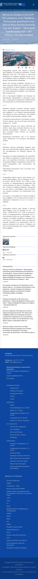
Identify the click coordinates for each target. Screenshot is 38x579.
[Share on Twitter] (18, 68)
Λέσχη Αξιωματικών (13, 529)
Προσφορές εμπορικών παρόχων (17, 548)
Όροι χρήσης (10, 378)
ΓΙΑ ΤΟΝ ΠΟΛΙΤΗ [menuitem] (12, 424)
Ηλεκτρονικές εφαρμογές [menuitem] (18, 426)
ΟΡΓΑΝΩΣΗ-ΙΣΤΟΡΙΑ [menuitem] (13, 385)
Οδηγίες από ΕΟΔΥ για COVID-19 (17, 540)
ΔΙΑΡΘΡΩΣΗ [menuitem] (10, 402)
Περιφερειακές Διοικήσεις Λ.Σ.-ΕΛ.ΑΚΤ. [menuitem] (20, 414)
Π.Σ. (8, 503)
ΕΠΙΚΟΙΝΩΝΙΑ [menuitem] (11, 441)
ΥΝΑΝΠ (9, 483)
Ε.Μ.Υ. (8, 537)
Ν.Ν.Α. (9, 532)
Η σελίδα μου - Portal (13, 486)
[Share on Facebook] (22, 68)
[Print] (33, 68)
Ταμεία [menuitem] (12, 399)
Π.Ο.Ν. (9, 500)
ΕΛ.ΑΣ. (9, 506)
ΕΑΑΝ (8, 519)
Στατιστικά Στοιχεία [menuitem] (16, 432)
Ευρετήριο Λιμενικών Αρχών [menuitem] (18, 461)
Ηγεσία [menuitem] (12, 405)
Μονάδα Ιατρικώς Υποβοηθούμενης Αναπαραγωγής (17, 509)
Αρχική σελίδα (6, 39)
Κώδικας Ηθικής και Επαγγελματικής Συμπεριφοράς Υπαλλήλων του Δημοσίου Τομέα (19, 493)
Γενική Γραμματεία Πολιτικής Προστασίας (16, 544)
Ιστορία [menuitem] (12, 396)
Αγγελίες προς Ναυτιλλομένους (16, 535)
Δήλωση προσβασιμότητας (15, 375)
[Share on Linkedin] (26, 68)
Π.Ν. (8, 521)
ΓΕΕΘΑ (9, 524)
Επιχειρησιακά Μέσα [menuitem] (16, 393)
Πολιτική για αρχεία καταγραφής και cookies (18, 372)
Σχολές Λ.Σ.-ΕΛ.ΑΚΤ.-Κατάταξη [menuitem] (19, 420)
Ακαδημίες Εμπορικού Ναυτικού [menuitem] (20, 455)
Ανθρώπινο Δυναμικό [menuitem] (16, 391)
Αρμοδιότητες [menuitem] (14, 388)
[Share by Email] (30, 68)
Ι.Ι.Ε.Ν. (9, 498)
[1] (6, 241)
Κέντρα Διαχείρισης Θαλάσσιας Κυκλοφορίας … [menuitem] (20, 467)
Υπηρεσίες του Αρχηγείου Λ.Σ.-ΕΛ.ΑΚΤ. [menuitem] (19, 444)
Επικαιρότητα (15, 39)
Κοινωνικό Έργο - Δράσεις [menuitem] (18, 435)
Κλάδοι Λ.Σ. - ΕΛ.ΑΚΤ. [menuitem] (16, 410)
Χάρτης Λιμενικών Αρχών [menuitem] (18, 463)
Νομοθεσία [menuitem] (13, 437)
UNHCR (9, 513)
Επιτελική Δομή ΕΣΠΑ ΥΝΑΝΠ (16, 488)
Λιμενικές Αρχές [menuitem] (15, 453)
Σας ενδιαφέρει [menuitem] (15, 429)
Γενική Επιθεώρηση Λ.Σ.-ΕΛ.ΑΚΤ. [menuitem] (20, 408)
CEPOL (9, 516)
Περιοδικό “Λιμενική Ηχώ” (14, 527)
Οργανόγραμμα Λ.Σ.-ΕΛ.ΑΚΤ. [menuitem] (19, 418)
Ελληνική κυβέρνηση (13, 480)
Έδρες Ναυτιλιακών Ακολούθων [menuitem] (20, 458)
